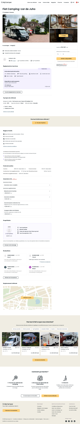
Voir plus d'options (41, 122)
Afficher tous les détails (8, 111)
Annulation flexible (45, 329)
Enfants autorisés (26, 329)
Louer (39, 2)
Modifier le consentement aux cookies (10, 421)
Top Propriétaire (36, 329)
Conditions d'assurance (57, 406)
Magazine (53, 2)
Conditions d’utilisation (17, 419)
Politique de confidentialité (28, 419)
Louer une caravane (56, 412)
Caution (5, 169)
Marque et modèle (7, 101)
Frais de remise (32, 169)
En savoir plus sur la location (30, 395)
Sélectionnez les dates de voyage (62, 51)
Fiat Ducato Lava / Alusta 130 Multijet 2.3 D (22, 101)
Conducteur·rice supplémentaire (11, 171)
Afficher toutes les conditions (10, 146)
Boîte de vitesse (29, 103)
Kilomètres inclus (33, 171)
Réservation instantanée (62, 329)
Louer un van (55, 414)
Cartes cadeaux (41, 410)
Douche (53, 329)
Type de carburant (15, 103)
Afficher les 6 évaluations (11, 277)
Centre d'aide (46, 2)
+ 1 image (63, 35)
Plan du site (46, 419)
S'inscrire (60, 2)
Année (4, 103)
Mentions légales (39, 419)
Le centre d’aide (72, 410)
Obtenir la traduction (45, 262)
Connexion (66, 2)
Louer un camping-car (57, 410)
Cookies (39, 412)
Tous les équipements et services (13, 92)
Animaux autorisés (16, 329)
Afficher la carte (27, 297)
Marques (54, 415)
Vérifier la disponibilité (66, 58)
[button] (72, 2)
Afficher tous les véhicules (50, 395)
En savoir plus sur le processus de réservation (66, 61)
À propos (39, 406)
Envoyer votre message (10, 245)
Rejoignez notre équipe (42, 408)
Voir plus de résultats (40, 360)
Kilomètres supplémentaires (10, 173)
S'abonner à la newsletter (11, 410)
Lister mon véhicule (32, 2)
